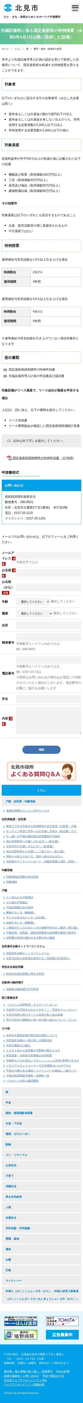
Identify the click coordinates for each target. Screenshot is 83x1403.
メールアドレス (9, 558)
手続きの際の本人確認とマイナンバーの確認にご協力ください (44, 1070)
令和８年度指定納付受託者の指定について (32, 1035)
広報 (8, 1270)
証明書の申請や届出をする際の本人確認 (30, 937)
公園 (8, 1259)
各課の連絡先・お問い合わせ (21, 1375)
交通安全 (11, 1217)
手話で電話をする (53, 1375)
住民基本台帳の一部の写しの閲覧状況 (29, 1040)
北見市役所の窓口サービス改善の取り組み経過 (34, 1014)
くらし (17, 49)
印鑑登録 (11, 881)
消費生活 (11, 1186)
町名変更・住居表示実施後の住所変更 (29, 1055)
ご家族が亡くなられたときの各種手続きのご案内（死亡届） (42, 927)
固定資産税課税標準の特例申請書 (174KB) (43, 458)
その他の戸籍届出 (17, 902)
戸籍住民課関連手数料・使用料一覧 (27, 1075)
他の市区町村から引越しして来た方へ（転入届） (36, 851)
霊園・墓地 (12, 1238)
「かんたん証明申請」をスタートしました (32, 1004)
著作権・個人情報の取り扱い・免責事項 (28, 1371)
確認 (41, 749)
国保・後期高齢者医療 (19, 1112)
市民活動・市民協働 (18, 1228)
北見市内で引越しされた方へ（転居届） (30, 846)
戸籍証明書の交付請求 (19, 907)
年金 (8, 1102)
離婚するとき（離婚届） (21, 912)
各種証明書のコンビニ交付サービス (27, 810)
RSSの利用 (62, 1371)
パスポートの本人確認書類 (22, 1080)
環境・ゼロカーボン (18, 1133)
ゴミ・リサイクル (16, 1154)
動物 (8, 1144)
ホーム (5, 49)
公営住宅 (11, 1165)
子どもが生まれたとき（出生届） (26, 917)
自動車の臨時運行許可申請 (22, 989)
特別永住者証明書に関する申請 (25, 973)
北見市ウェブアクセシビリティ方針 (25, 1380)
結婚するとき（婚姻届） (21, 922)
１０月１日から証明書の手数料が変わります (33, 1050)
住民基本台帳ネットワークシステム (27, 953)
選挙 (8, 1249)
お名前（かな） (8, 587)
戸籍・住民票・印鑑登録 (20, 801)
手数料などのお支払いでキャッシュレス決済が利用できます (42, 1060)
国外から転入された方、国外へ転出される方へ (34, 856)
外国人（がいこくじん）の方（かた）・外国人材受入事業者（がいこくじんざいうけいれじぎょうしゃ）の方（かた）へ (42, 1294)
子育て (10, 1175)
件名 (5, 698)
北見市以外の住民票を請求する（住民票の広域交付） (38, 958)
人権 (8, 1207)
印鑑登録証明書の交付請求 (22, 876)
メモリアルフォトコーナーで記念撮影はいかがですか (38, 1065)
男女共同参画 (14, 1196)
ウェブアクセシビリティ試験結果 (24, 1384)
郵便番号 (8, 642)
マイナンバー (14, 1280)
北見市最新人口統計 (18, 1045)
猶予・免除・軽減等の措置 (48, 49)
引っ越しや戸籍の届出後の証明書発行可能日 (33, 836)
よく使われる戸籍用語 (19, 897)
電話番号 (8, 673)
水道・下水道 (14, 1123)
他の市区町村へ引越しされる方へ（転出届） (33, 841)
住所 (5, 625)
